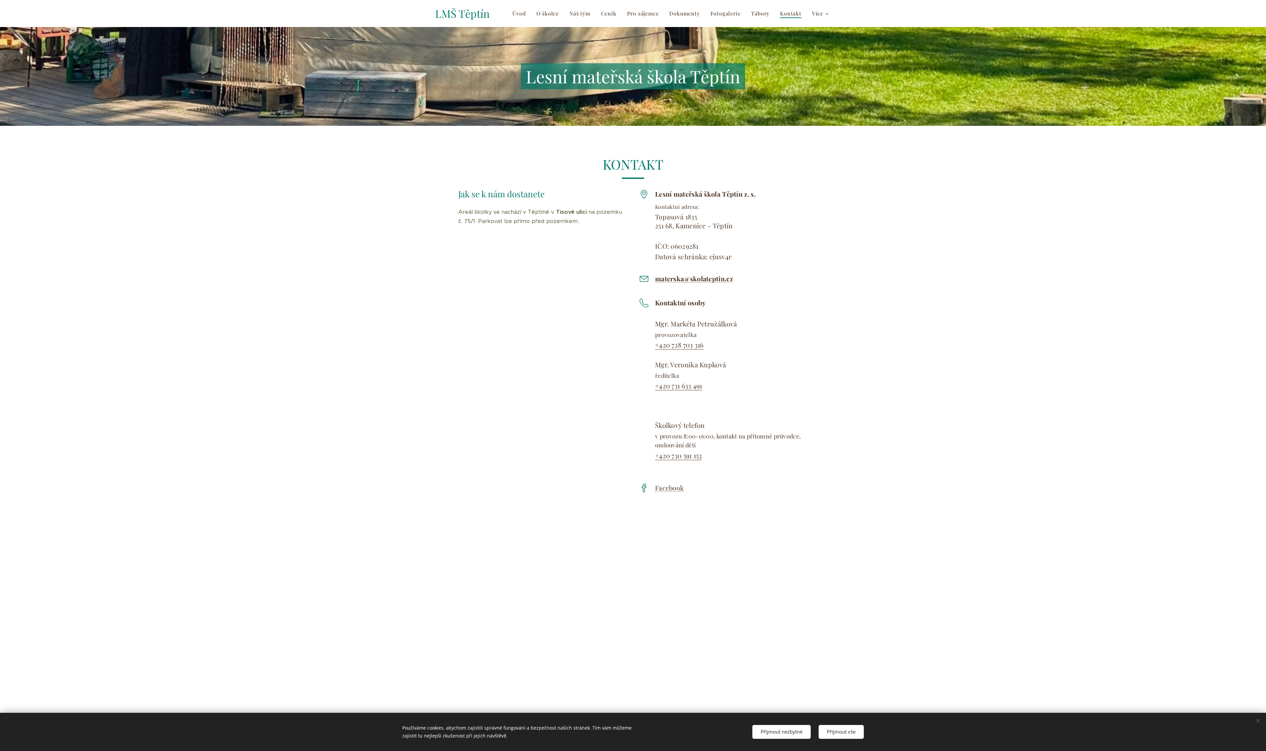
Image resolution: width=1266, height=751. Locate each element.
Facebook (669, 487)
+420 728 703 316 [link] (679, 344)
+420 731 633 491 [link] (678, 385)
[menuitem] (521, 13)
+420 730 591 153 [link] (678, 455)
